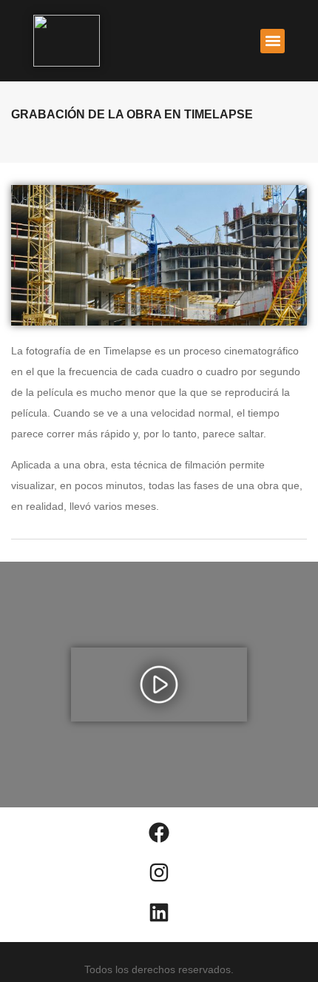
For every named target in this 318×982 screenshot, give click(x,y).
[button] (272, 41)
